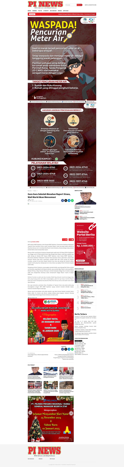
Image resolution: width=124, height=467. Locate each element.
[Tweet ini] (65, 200)
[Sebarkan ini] (62, 200)
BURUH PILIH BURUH (86, 307)
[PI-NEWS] (46, 4)
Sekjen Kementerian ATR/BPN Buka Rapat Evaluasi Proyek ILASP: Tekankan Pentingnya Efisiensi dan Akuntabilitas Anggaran (66, 377)
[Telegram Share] (69, 200)
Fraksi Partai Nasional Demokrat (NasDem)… (82, 207)
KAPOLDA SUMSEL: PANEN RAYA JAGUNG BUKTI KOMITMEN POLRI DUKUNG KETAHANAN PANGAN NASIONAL (35, 391)
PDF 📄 (71, 239)
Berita (76, 205)
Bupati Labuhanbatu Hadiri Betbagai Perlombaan (50, 376)
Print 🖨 (65, 239)
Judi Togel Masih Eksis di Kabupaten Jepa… (87, 286)
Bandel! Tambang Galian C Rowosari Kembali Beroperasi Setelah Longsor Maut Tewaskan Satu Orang (66, 391)
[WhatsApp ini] (72, 200)
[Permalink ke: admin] (29, 200)
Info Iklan (52, 458)
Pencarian (79, 5)
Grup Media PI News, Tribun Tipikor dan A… (87, 297)
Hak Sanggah (31, 458)
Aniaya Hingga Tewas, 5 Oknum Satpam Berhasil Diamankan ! (38, 354)
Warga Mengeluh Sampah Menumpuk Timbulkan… (87, 303)
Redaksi (40, 458)
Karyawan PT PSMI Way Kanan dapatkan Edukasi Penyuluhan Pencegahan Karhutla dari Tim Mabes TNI (85, 318)
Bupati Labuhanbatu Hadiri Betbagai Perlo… (86, 213)
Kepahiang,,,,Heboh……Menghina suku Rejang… (87, 292)
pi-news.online (35, 241)
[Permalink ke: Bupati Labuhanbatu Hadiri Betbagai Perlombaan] (51, 371)
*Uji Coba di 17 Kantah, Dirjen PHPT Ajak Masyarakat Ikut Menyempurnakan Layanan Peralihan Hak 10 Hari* (85, 323)
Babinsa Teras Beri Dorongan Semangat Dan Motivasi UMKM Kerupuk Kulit (51, 391)
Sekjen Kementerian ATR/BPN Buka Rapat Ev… (87, 218)
